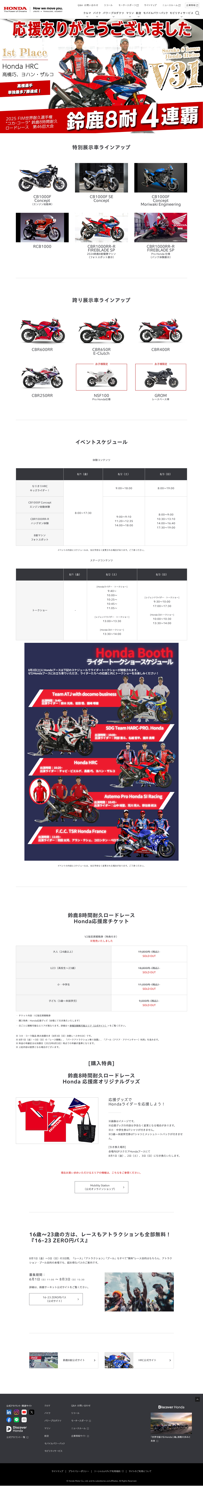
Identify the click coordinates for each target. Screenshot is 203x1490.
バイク (97, 13)
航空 (138, 13)
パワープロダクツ (113, 13)
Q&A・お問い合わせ (88, 5)
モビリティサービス (181, 13)
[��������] (197, 13)
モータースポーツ (127, 5)
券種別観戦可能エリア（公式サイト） (88, 1026)
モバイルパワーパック (155, 13)
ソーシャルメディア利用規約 (107, 1471)
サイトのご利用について (140, 1471)
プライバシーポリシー (78, 1471)
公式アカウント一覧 (16, 1437)
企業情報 (191, 5)
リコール (108, 5)
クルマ (87, 13)
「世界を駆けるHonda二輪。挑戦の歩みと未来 (170, 1439)
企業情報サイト (78, 1436)
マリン (130, 13)
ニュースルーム (170, 5)
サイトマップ (150, 5)
